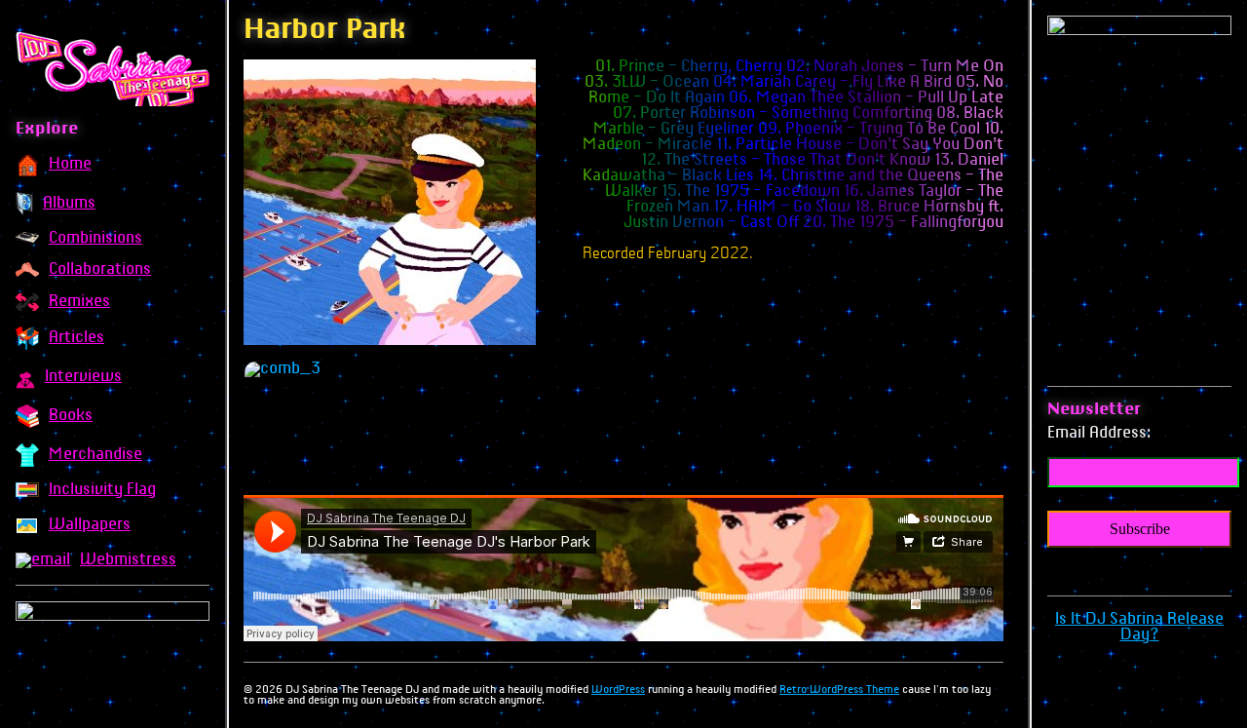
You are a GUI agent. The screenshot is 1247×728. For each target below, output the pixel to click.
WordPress (618, 690)
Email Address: (1099, 433)
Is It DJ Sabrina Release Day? (1139, 627)
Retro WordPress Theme (839, 690)
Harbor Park (325, 31)
